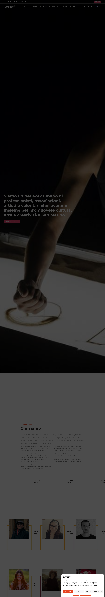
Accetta (68, 591)
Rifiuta (79, 591)
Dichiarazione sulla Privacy (85, 595)
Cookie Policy (76, 595)
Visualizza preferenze (94, 591)
